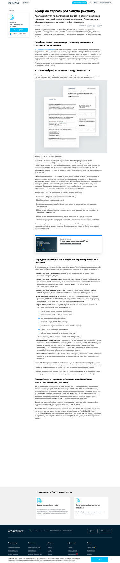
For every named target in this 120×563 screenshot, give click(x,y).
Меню (26, 2)
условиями (41, 558)
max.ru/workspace (67, 530)
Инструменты (91, 550)
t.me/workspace (54, 530)
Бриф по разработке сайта (47, 505)
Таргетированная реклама (45, 49)
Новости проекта (72, 550)
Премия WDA (90, 547)
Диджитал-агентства (34, 547)
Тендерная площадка (14, 547)
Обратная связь (105, 531)
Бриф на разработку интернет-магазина (88, 506)
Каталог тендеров (13, 554)
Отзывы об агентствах (35, 554)
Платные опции (72, 554)
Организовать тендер (80, 2)
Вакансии (89, 554)
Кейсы (50, 547)
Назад (12, 10)
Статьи (50, 550)
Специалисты (32, 550)
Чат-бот (93, 531)
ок (100, 559)
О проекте (70, 547)
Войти (95, 2)
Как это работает (13, 550)
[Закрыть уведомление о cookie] (111, 559)
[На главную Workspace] (16, 531)
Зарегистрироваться (105, 2)
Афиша (50, 554)
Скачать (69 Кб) (18, 30)
